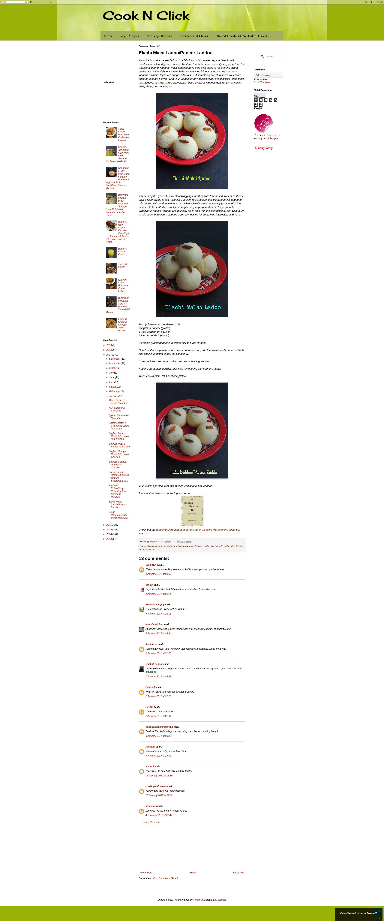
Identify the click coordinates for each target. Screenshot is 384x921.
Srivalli (149, 584)
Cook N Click (146, 15)
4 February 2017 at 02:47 (159, 815)
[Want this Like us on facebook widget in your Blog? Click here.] (379, 918)
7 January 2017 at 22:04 (158, 716)
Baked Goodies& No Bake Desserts (243, 35)
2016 (109, 525)
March (112, 387)
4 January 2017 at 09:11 (158, 594)
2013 (109, 539)
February (114, 391)
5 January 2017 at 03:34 (158, 633)
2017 (109, 354)
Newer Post (146, 872)
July (111, 372)
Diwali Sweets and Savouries (180, 546)
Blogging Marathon (156, 546)
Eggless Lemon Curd (122, 251)
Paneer (143, 549)
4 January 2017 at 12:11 (158, 613)
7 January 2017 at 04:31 (158, 676)
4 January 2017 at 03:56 (158, 574)
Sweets (151, 549)
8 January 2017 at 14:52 (158, 755)
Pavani (149, 707)
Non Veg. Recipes (159, 35)
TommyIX (198, 900)
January (113, 396)
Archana (150, 746)
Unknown (151, 565)
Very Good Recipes (268, 138)
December (115, 358)
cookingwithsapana (157, 786)
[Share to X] (184, 541)
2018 (109, 350)
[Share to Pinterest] (190, 541)
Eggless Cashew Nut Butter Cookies (118, 464)
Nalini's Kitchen (154, 624)
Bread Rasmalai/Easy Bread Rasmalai (118, 515)
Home (108, 35)
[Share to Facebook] (187, 541)
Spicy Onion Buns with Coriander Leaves (123, 134)
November (115, 363)
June (112, 377)
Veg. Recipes (129, 35)
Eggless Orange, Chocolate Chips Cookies (119, 454)
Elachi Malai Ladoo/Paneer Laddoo (117, 504)
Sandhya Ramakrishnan (159, 726)
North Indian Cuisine (233, 546)
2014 (109, 534)
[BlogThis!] (181, 541)
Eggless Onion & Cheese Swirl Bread (122, 325)
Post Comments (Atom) (165, 878)
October (113, 368)
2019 (109, 345)
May (111, 382)
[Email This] (178, 541)
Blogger (222, 900)
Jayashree (151, 644)
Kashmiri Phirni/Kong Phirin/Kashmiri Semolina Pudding (118, 491)
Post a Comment (151, 822)
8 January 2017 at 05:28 (158, 736)
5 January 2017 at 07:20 (158, 653)
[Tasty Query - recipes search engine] (263, 150)
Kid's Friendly (216, 546)
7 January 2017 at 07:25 (158, 696)
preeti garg (152, 806)
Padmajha (151, 687)
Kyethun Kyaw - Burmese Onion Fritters (123, 285)
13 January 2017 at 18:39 (159, 775)
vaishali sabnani (155, 664)
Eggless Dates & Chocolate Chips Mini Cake (119, 426)
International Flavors (194, 35)
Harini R (150, 766)
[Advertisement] (192, 847)
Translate (265, 82)
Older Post (238, 872)
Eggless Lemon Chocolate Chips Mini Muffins (119, 436)
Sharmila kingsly (155, 604)
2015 (109, 529)
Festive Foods (202, 546)
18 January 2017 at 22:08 (159, 795)
